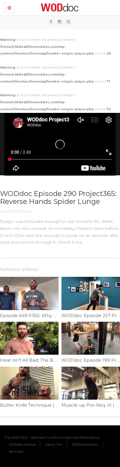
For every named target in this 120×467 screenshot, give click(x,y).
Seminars (16, 451)
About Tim (53, 444)
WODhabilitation (85, 444)
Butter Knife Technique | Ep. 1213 (36, 405)
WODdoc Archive (22, 444)
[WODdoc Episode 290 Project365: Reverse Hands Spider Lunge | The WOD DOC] (58, 7)
